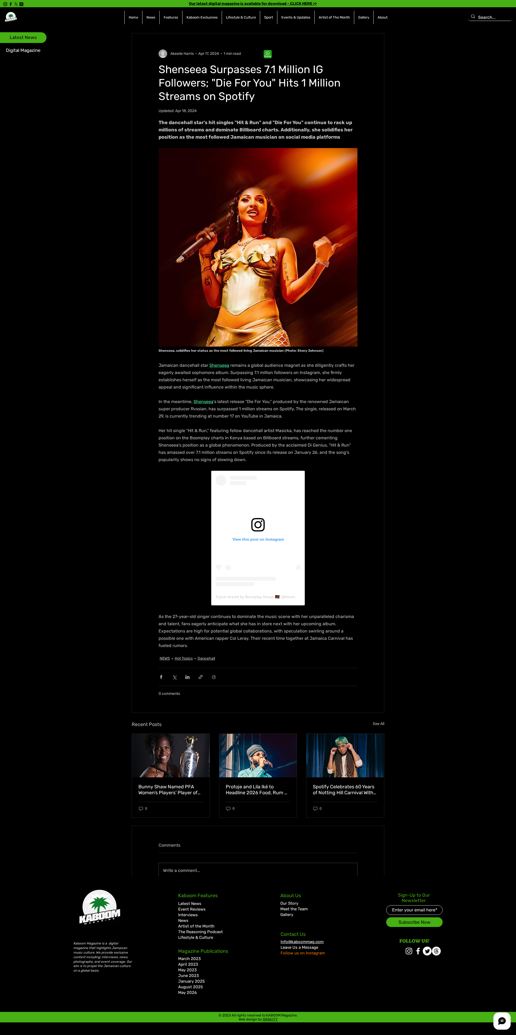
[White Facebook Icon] (418, 951)
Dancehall (206, 658)
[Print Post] (213, 677)
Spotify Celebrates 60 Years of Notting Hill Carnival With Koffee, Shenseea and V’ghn (344, 790)
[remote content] (258, 538)
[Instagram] (5, 4)
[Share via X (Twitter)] (174, 677)
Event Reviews (192, 909)
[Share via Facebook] (161, 677)
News (183, 920)
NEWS (165, 658)
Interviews (188, 914)
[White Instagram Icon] (408, 951)
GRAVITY (270, 1019)
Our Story (289, 903)
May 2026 (187, 992)
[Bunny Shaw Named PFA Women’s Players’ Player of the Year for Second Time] (171, 755)
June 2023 (188, 975)
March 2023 (189, 958)
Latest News (189, 903)
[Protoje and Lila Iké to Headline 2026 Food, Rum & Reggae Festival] (258, 755)
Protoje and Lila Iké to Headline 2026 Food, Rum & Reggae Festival (257, 790)
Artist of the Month (196, 926)
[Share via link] (200, 677)
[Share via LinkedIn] (187, 677)
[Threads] (21, 4)
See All (378, 723)
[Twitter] (427, 951)
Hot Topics (184, 658)
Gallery (286, 914)
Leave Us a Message (299, 947)
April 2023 (188, 964)
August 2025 (190, 986)
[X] (16, 4)
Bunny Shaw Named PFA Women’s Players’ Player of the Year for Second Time (168, 790)
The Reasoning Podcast (200, 931)
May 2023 (187, 970)
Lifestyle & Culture (195, 937)
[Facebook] (10, 4)
